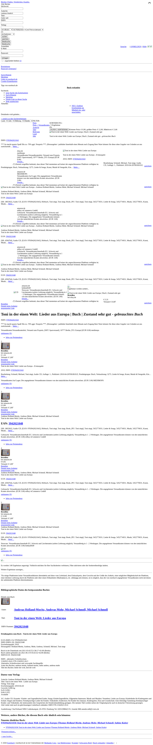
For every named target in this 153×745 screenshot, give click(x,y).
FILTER (53, 130)
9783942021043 (12, 140)
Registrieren (5, 67)
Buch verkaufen (73, 88)
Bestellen (4, 304)
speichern (147, 166)
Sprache (123, 47)
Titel (34, 130)
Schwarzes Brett (85, 743)
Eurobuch (11, 743)
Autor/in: (4, 11)
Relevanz (36, 132)
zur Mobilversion (64, 743)
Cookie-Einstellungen (9, 81)
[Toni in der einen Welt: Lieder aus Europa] (5, 604)
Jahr (34, 136)
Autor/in (36, 127)
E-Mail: (4, 48)
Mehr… (16, 146)
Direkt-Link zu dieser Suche (16, 99)
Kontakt (75, 743)
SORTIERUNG (63, 130)
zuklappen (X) (6, 333)
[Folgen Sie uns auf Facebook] (149, 47)
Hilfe (144, 47)
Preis (34, 123)
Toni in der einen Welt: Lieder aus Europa (40, 618)
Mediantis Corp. (50, 743)
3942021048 (11, 198)
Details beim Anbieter (9, 306)
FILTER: (36, 121)
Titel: (3, 16)
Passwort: (4, 53)
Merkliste (4, 77)
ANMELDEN (135, 47)
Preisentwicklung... (8, 732)
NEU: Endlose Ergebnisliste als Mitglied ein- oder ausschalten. (78, 109)
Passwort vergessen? (8, 69)
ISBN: (3, 20)
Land (35, 134)
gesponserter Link (7, 308)
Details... (20, 162)
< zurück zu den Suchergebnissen (13, 119)
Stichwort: (5, 6)
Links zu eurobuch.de (9, 79)
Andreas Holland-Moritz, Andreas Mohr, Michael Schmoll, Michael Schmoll (61, 609)
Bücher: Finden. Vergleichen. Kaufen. (15, 2)
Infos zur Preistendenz (14, 337)
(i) (20, 61)
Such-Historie (6, 75)
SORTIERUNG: (55, 123)
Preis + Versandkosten (41, 125)
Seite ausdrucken (12, 101)
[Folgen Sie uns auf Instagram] (151, 47)
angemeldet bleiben (12, 61)
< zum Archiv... (7, 736)
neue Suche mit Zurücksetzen (17, 93)
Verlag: (3, 25)
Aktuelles (109, 743)
